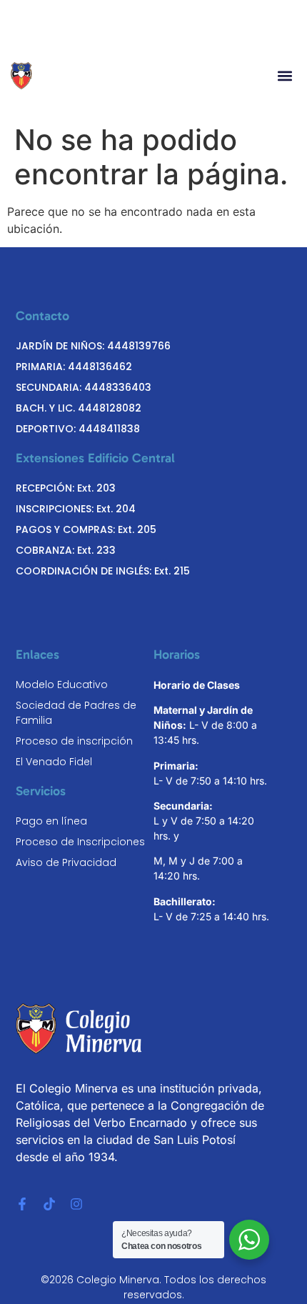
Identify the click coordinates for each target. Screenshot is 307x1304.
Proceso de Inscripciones (80, 842)
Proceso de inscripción (74, 741)
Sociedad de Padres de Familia (76, 712)
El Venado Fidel (54, 762)
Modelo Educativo (62, 684)
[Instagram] (76, 1204)
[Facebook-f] (22, 1204)
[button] (284, 76)
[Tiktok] (49, 1204)
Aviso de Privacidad (66, 862)
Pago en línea (51, 821)
